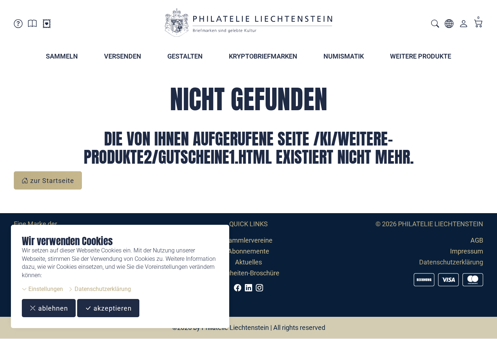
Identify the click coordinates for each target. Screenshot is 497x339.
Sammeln (62, 56)
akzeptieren (112, 308)
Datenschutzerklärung (102, 289)
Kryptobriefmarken (263, 56)
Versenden (122, 56)
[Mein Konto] (463, 25)
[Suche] (435, 24)
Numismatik (343, 56)
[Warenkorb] (478, 24)
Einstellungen (45, 289)
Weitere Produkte (420, 56)
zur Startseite (51, 180)
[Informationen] (32, 24)
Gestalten (185, 56)
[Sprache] (449, 24)
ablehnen (52, 308)
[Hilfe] (18, 24)
